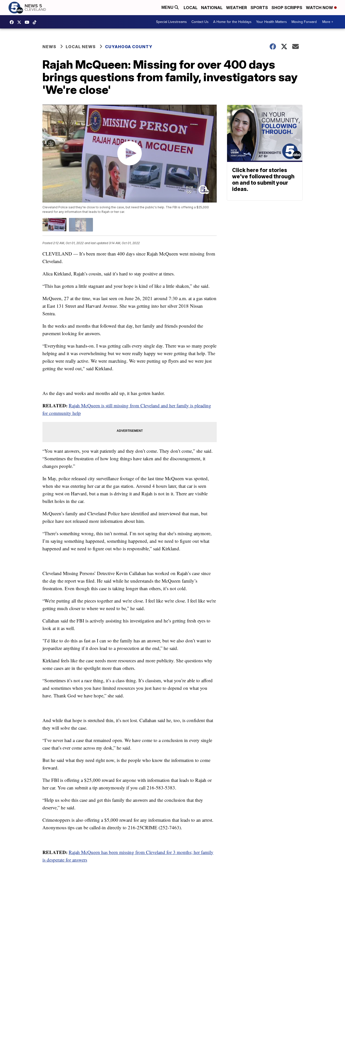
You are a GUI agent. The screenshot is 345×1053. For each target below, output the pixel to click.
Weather (236, 7)
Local (191, 7)
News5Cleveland (13, 22)
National (212, 7)
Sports (259, 7)
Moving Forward (304, 21)
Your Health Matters (271, 21)
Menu (168, 7)
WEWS (20, 22)
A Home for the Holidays (232, 21)
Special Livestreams (171, 21)
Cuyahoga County (128, 46)
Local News (81, 46)
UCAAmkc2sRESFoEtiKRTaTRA (28, 22)
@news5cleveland (36, 22)
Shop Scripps (287, 7)
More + (327, 21)
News (49, 46)
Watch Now (320, 7)
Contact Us (200, 21)
